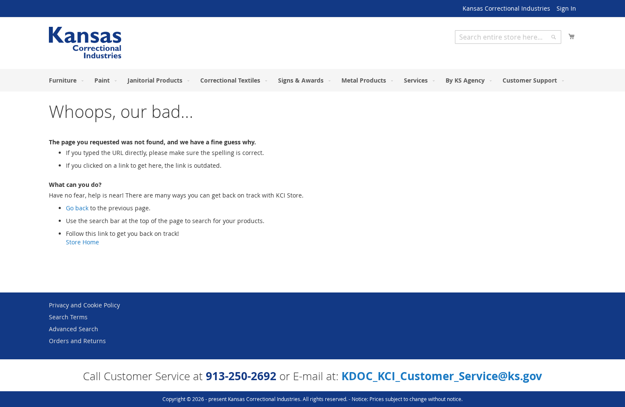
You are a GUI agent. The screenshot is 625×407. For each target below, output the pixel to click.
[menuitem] (64, 80)
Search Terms (68, 317)
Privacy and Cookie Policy (84, 305)
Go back (77, 208)
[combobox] (508, 37)
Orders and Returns (77, 341)
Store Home (82, 242)
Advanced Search (73, 329)
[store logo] (85, 42)
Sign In (566, 8)
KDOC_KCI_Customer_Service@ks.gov (441, 376)
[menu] (312, 80)
